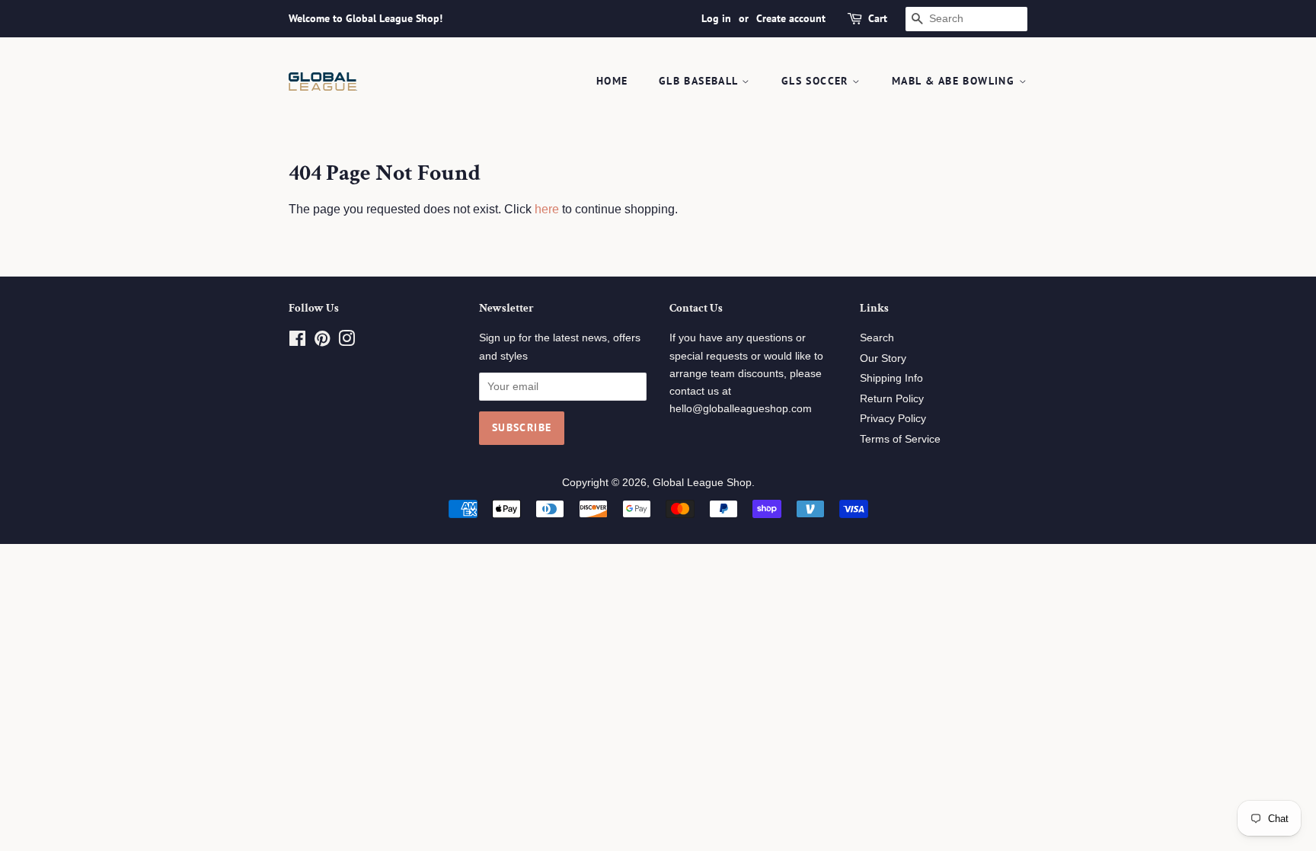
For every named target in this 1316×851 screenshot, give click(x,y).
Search (877, 338)
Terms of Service (900, 439)
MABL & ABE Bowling (955, 81)
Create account (791, 18)
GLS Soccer (816, 81)
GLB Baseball (700, 81)
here (547, 209)
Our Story (883, 358)
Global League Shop (702, 482)
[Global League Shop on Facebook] (297, 341)
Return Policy (892, 399)
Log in (716, 18)
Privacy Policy (893, 418)
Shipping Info (891, 378)
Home (612, 81)
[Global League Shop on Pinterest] (322, 341)
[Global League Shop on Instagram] (346, 341)
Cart (877, 18)
